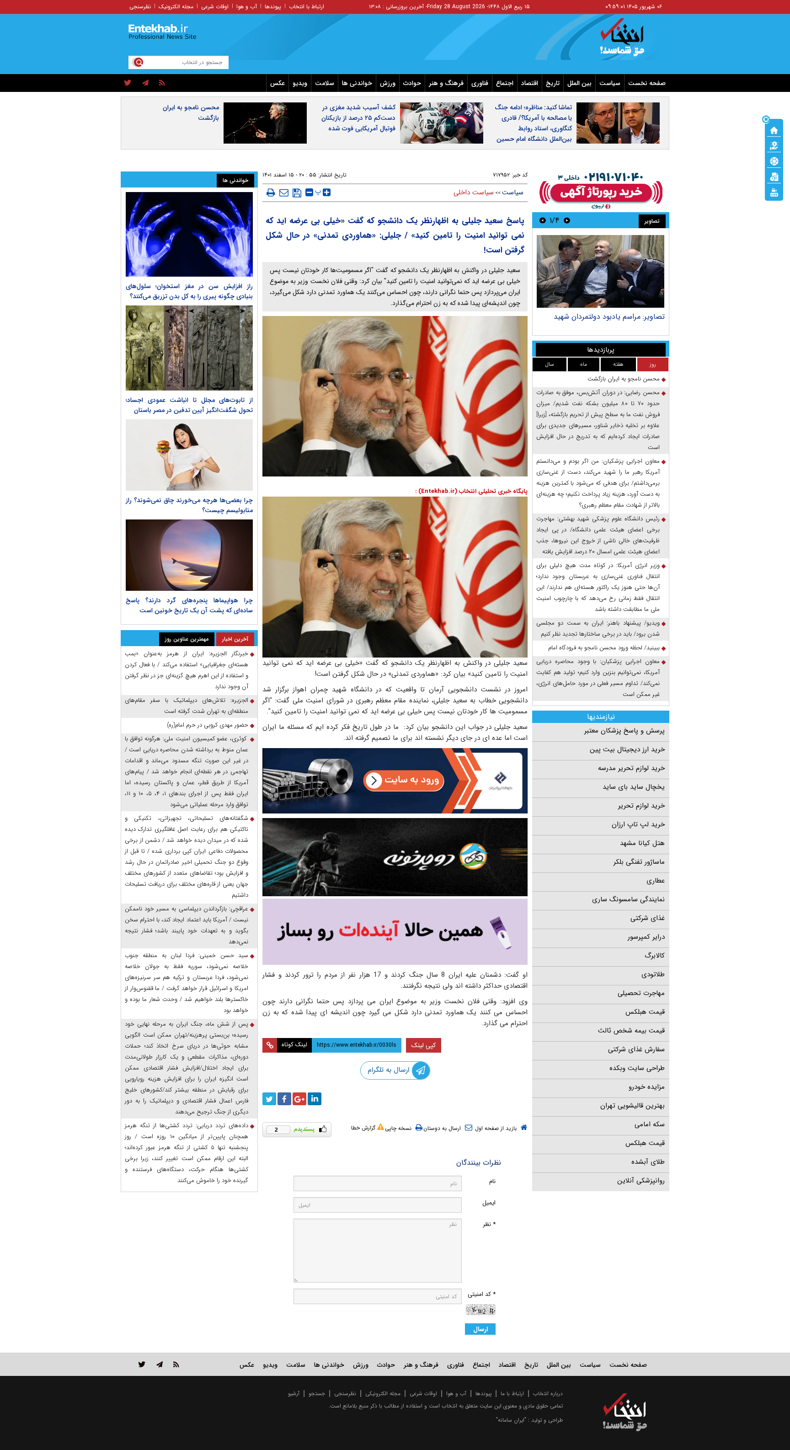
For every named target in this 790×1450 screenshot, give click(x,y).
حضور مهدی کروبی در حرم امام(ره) (207, 725)
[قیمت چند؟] (774, 145)
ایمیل (489, 1203)
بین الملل (579, 83)
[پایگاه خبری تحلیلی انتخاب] (629, 41)
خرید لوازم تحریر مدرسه (631, 768)
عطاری (655, 880)
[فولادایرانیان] (395, 780)
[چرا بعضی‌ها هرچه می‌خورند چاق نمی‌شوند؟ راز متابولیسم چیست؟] (189, 455)
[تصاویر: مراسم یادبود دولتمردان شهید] (600, 271)
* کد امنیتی (482, 1294)
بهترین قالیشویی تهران (632, 1105)
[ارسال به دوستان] (283, 192)
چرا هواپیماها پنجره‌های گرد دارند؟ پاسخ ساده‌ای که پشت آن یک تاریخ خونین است (189, 605)
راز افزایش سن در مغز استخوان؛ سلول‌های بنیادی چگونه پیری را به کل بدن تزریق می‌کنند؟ (189, 291)
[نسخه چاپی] (271, 192)
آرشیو (293, 1393)
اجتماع (504, 83)
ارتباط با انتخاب (306, 6)
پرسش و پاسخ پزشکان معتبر (624, 730)
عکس (277, 83)
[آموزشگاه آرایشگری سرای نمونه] (395, 932)
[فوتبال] (774, 160)
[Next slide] (542, 220)
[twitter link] (142, 1364)
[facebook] (284, 1098)
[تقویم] (774, 176)
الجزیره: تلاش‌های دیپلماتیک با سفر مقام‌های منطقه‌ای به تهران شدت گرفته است (186, 706)
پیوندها (273, 6)
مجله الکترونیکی (382, 1393)
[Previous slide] (567, 220)
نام (492, 1181)
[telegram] (145, 83)
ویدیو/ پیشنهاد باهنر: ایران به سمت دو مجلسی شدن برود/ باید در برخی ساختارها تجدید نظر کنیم (598, 628)
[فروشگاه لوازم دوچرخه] (395, 857)
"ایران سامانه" (511, 1420)
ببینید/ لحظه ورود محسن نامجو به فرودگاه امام (604, 648)
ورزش (387, 83)
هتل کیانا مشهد (642, 843)
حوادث (412, 83)
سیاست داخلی (474, 192)
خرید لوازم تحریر (641, 805)
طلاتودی (653, 974)
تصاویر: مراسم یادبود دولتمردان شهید (609, 316)
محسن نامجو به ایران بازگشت (191, 112)
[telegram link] (159, 1364)
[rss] (162, 83)
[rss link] (176, 1364)
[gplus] (299, 1098)
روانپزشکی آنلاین (641, 1180)
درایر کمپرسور (646, 936)
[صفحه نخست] (774, 129)
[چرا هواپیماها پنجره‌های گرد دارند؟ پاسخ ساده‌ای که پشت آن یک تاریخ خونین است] (189, 555)
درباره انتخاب (548, 1393)
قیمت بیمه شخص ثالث (631, 1030)
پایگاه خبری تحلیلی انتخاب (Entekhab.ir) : (471, 491)
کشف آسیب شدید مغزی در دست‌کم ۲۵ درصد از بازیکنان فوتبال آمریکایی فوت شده (358, 118)
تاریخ (553, 83)
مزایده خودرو (647, 1086)
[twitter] (128, 83)
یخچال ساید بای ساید (634, 786)
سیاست (609, 83)
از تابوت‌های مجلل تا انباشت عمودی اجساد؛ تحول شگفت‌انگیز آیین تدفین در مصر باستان (189, 405)
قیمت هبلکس (645, 1011)
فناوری (479, 83)
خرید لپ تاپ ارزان (638, 824)
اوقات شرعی (215, 6)
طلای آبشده (648, 1161)
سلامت (324, 83)
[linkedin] (314, 1098)
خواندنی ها (357, 83)
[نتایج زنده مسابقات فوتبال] (774, 191)
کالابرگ (655, 955)
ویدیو (300, 83)
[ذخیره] (297, 193)
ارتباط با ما (512, 1393)
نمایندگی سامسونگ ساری (628, 899)
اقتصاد (529, 83)
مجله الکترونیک (176, 6)
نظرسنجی (140, 6)
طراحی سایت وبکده (637, 1068)
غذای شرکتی (647, 918)
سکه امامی (650, 1124)
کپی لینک (423, 1045)
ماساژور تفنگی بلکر (639, 861)
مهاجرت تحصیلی (641, 993)
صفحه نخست (647, 83)
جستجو (317, 1393)
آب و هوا (246, 6)
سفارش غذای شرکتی (636, 1049)
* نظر (489, 1224)
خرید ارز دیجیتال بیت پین (627, 749)
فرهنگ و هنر (446, 83)
